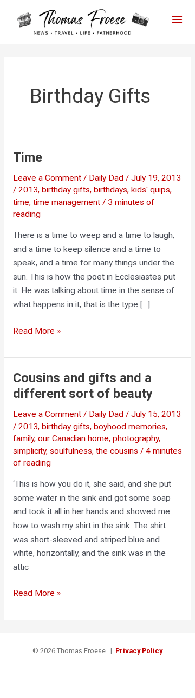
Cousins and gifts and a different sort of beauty (83, 385)
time (21, 202)
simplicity (29, 451)
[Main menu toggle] (177, 19)
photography (136, 438)
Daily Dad (106, 178)
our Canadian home (73, 438)
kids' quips (150, 190)
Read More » (37, 330)
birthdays (110, 190)
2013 (28, 190)
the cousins (117, 451)
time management (66, 202)
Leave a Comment (47, 178)
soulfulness (71, 451)
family (23, 438)
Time (27, 157)
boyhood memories (130, 426)
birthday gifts (66, 190)
